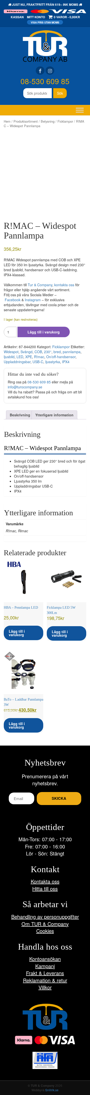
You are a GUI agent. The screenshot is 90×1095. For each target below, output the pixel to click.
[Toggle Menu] (80, 110)
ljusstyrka (52, 361)
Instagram (33, 299)
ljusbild (9, 356)
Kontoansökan (45, 958)
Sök (60, 93)
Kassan (17, 17)
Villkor (45, 987)
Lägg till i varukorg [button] (17, 633)
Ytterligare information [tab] (54, 414)
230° (48, 351)
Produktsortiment (26, 121)
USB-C (37, 361)
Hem (7, 121)
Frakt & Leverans (45, 973)
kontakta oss (64, 284)
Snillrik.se (51, 1090)
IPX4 (66, 361)
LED (19, 356)
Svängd (26, 351)
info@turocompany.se (25, 386)
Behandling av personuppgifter (45, 916)
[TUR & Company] (45, 45)
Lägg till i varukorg (44, 331)
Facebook (12, 299)
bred (57, 351)
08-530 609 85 (45, 81)
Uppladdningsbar (17, 361)
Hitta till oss (45, 888)
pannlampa (71, 351)
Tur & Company (40, 284)
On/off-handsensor (61, 356)
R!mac (39, 356)
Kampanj (45, 966)
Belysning (47, 121)
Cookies (45, 930)
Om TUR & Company (45, 923)
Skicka (59, 798)
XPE (28, 356)
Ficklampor (65, 121)
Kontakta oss (45, 881)
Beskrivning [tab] (20, 414)
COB (38, 351)
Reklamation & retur (45, 980)
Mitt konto (36, 17)
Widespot (11, 351)
